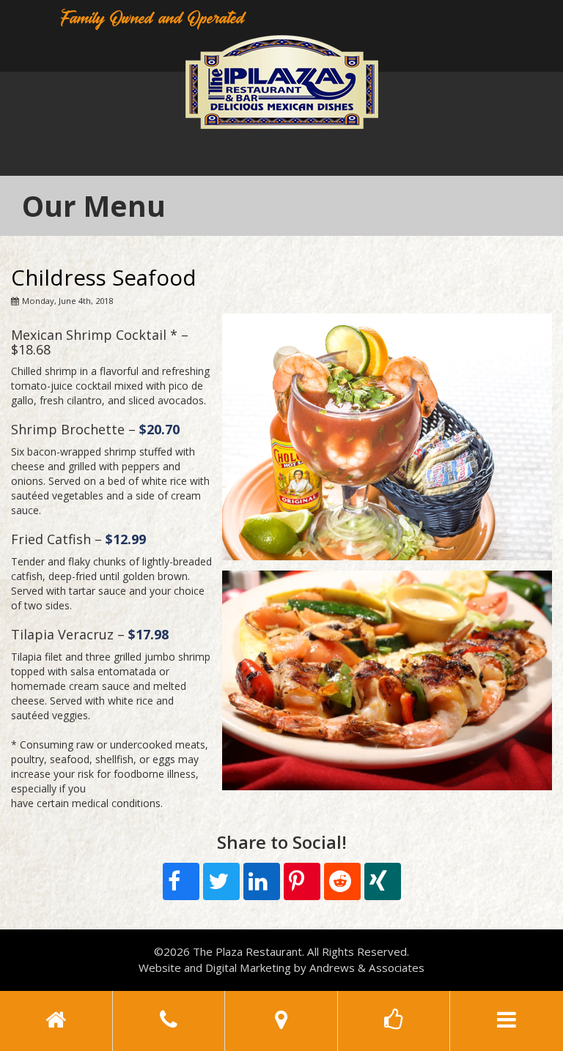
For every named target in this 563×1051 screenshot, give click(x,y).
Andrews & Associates (366, 967)
